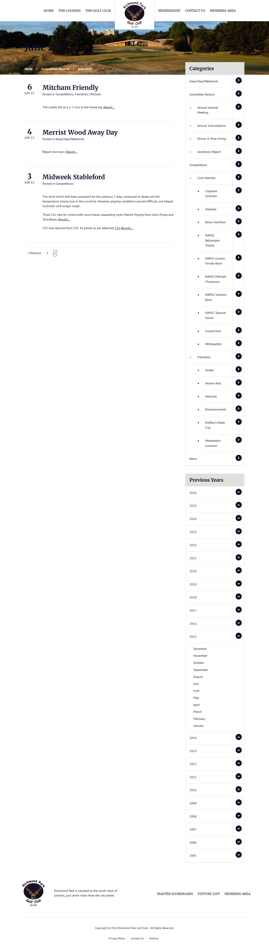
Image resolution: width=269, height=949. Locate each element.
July (196, 684)
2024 (193, 519)
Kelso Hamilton (215, 222)
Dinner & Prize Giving (211, 139)
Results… (64, 219)
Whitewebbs (213, 344)
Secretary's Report (209, 152)
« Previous (34, 253)
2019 (193, 584)
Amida (209, 370)
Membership (169, 11)
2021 (193, 558)
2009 (193, 803)
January (198, 726)
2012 (193, 764)
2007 (193, 829)
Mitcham (95, 94)
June (196, 691)
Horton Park (213, 383)
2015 (193, 636)
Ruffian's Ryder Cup (215, 425)
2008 (193, 816)
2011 (193, 777)
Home (49, 11)
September (200, 670)
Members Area (223, 11)
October (198, 663)
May (196, 698)
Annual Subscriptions (211, 126)
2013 (193, 751)
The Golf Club (98, 11)
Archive (153, 938)
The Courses (69, 11)
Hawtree (210, 209)
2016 (193, 624)
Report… (109, 107)
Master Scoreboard (175, 894)
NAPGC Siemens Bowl (216, 297)
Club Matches (206, 178)
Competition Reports (55, 69)
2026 (193, 493)
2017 (193, 610)
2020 (193, 571)
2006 (193, 842)
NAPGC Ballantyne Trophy (212, 240)
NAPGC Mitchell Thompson (215, 279)
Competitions (64, 94)
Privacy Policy (117, 938)
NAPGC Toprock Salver (215, 315)
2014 (193, 738)
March (197, 712)
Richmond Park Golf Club (134, 14)
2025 (193, 506)
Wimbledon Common (213, 443)
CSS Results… (124, 228)
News (193, 459)
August (198, 677)
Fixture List (209, 894)
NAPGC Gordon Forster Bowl (215, 260)
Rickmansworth (215, 409)
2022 (193, 545)
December (200, 649)
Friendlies (81, 94)
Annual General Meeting (207, 110)
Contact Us (195, 11)
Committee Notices (202, 94)
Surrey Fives (213, 331)
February (199, 719)
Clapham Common (211, 193)
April (196, 705)
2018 (193, 597)
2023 (193, 532)
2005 (193, 855)
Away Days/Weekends (70, 139)
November (200, 656)
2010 (193, 790)
